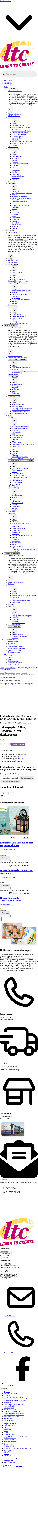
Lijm (5, 1427)
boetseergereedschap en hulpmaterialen (24, 595)
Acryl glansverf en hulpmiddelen (22, 193)
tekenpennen (15, 178)
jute (13, 441)
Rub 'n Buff (15, 223)
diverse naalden (16, 530)
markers (14, 169)
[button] (19, 918)
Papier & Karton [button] (9, 230)
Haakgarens (15, 389)
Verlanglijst (7, 82)
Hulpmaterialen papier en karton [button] (17, 283)
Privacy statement (13, 664)
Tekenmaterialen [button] (13, 149)
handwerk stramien (17, 435)
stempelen (15, 303)
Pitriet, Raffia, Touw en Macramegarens (16, 1436)
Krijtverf (14, 209)
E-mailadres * (9, 1202)
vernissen (14, 145)
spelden (14, 544)
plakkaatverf (15, 219)
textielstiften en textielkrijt (19, 477)
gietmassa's (15, 619)
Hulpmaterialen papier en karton (18, 281)
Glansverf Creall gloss (18, 200)
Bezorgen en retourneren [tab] (11, 781)
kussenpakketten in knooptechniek (22, 408)
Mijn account (8, 80)
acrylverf (14, 194)
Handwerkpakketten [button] (14, 396)
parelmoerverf (16, 217)
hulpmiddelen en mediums (20, 132)
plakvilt (14, 499)
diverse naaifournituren (19, 528)
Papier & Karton (13, 232)
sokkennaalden (16, 542)
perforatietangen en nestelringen (21, 299)
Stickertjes (15, 322)
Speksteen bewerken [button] (14, 626)
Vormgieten (11, 604)
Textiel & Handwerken (15, 327)
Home (2, 668)
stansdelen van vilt (17, 503)
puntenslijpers (16, 174)
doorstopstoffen (16, 432)
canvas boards (16, 129)
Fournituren (11, 511)
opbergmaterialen (17, 171)
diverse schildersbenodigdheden (21, 131)
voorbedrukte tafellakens (19, 413)
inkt (13, 203)
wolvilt (14, 510)
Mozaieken (11, 643)
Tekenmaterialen (13, 147)
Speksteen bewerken (14, 624)
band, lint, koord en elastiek (20, 523)
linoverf (14, 210)
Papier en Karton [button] (13, 264)
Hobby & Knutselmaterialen (16, 648)
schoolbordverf (16, 225)
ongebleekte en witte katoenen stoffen (23, 444)
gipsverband (15, 621)
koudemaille (15, 207)
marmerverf (15, 212)
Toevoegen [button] (5, 858)
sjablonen (15, 301)
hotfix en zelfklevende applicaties (22, 535)
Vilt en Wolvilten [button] (13, 488)
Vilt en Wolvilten (13, 486)
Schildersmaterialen (14, 116)
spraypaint (15, 226)
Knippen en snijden (10, 1424)
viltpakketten (16, 506)
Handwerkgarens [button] (13, 376)
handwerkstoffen (17, 437)
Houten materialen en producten (14, 1413)
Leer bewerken (8, 1425)
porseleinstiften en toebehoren (21, 601)
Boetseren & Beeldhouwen (16, 555)
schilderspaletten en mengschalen (22, 141)
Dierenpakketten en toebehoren (17, 357)
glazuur (14, 599)
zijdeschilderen (16, 484)
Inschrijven (18, 1212)
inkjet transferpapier (18, 475)
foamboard (15, 274)
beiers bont (15, 430)
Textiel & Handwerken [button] (11, 325)
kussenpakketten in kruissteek (21, 410)
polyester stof (16, 446)
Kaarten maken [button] (13, 307)
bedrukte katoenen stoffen (20, 428)
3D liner (14, 472)
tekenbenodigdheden (18, 176)
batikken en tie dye (17, 473)
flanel (13, 434)
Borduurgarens (16, 386)
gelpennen (15, 162)
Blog (9, 659)
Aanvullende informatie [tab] (10, 778)
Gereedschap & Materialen (16, 647)
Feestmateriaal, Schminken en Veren (15, 1401)
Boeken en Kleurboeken (11, 1393)
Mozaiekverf (15, 214)
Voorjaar (6, 1454)
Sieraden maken (13, 641)
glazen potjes (16, 532)
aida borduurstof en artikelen (20, 426)
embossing (15, 292)
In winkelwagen (18, 744)
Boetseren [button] (11, 586)
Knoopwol (15, 391)
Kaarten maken (12, 305)
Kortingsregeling (13, 661)
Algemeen (7, 1392)
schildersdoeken (17, 138)
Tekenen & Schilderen (15, 91)
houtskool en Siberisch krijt (20, 163)
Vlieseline (15, 455)
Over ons (10, 655)
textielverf (15, 479)
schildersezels (16, 140)
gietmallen (15, 617)
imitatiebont (15, 439)
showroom (21, 758)
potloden (14, 172)
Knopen (14, 537)
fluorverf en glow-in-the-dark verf (22, 198)
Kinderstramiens (17, 406)
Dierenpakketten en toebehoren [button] (17, 359)
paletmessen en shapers (19, 134)
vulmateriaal (15, 548)
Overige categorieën (14, 652)
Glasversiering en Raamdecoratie (14, 1404)
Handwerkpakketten (14, 395)
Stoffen (10, 415)
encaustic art (15, 158)
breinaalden (15, 527)
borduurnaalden (16, 525)
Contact (10, 657)
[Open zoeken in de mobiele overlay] (19, 74)
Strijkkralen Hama (9, 1445)
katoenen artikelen (17, 442)
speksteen (15, 638)
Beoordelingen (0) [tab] (27, 778)
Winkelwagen (8, 83)
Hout (9, 645)
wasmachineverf (17, 482)
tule (13, 450)
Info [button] (5, 654)
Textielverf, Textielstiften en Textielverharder (21, 458)
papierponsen (16, 296)
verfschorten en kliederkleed (20, 143)
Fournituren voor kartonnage (20, 294)
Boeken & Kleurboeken (15, 650)
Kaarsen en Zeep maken (11, 1416)
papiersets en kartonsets (19, 279)
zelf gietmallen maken (18, 623)
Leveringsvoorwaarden (15, 662)
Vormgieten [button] (12, 606)
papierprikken (16, 298)
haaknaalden (15, 534)
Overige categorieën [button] (10, 639)
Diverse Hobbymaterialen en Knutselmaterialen (18, 1399)
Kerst (5, 1422)
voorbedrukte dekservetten (20, 411)
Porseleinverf (16, 602)
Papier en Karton (13, 262)
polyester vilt (16, 501)
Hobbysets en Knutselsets (12, 1411)
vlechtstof (15, 453)
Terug (10, 112)
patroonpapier (16, 541)
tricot (13, 448)
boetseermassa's (16, 597)
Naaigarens (15, 393)
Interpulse (19, 1466)
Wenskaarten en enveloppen (20, 323)
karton (14, 276)
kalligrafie (15, 165)
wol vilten (15, 508)
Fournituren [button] (12, 513)
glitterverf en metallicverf (19, 202)
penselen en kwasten (18, 136)
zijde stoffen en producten (20, 457)
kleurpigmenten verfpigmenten (21, 205)
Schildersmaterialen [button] (14, 118)
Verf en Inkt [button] (12, 183)
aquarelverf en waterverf (19, 196)
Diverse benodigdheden (19, 316)
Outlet (6, 87)
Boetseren (11, 584)
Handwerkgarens (13, 374)
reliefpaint (15, 221)
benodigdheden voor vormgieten (22, 616)
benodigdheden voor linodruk (21, 127)
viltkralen (14, 504)
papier (13, 277)
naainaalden (15, 539)
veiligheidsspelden (17, 546)
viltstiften (14, 179)
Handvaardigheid (9, 1406)
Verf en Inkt (11, 181)
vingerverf (15, 228)
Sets (13, 320)
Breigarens (15, 388)
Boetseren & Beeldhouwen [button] (12, 553)
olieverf (14, 216)
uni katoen (15, 451)
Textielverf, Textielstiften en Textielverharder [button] (21, 460)
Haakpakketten (16, 369)
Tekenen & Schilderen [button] (11, 89)
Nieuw (6, 1431)
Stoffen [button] (11, 417)
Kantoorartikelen (9, 1420)
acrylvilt (14, 497)
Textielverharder (17, 481)
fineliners (14, 160)
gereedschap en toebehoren (20, 636)
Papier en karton (17, 318)
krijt (13, 167)
